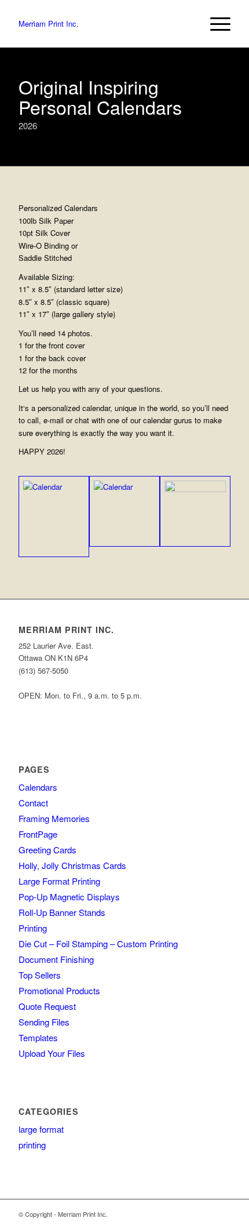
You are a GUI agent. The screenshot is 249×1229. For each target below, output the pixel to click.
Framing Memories (54, 818)
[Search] (187, 24)
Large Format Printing (59, 881)
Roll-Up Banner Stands (62, 912)
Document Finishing (56, 959)
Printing (33, 928)
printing (32, 1145)
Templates (38, 1037)
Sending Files (44, 1022)
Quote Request (47, 1006)
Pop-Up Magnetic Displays (69, 896)
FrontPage (38, 834)
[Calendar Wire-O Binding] (54, 516)
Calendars (38, 787)
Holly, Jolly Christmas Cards (72, 865)
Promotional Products (59, 990)
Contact (33, 803)
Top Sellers (40, 975)
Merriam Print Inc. (49, 23)
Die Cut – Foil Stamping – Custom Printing (98, 943)
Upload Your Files (52, 1053)
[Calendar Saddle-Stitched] (124, 511)
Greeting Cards (47, 849)
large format (41, 1129)
